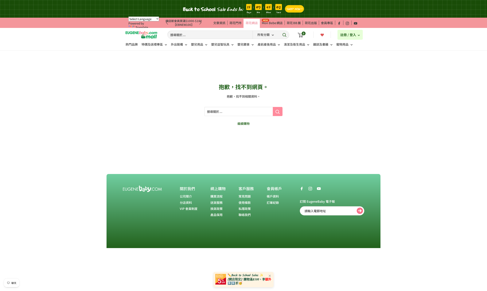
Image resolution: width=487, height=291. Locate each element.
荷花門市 (235, 23)
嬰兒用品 (197, 44)
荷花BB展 (294, 23)
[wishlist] (322, 34)
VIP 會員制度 (188, 208)
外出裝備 (177, 44)
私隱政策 (245, 208)
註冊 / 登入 (348, 34)
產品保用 (216, 214)
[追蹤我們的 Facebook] (339, 23)
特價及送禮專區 (152, 44)
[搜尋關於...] (277, 111)
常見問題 (245, 196)
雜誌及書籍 (320, 44)
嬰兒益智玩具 (220, 44)
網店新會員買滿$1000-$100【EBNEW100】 (184, 23)
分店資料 (186, 202)
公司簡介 (186, 196)
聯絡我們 (245, 214)
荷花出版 (311, 23)
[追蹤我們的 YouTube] (356, 23)
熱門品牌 (132, 44)
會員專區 (327, 23)
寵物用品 (342, 44)
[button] (200, 23)
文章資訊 (219, 23)
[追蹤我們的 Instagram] (347, 23)
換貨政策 (216, 208)
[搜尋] (284, 35)
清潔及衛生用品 (294, 44)
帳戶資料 (273, 196)
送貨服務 (216, 202)
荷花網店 (252, 23)
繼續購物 (243, 123)
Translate (141, 27)
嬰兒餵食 (243, 44)
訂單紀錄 (273, 202)
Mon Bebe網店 (272, 23)
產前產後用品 (267, 44)
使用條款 (245, 202)
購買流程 (216, 196)
